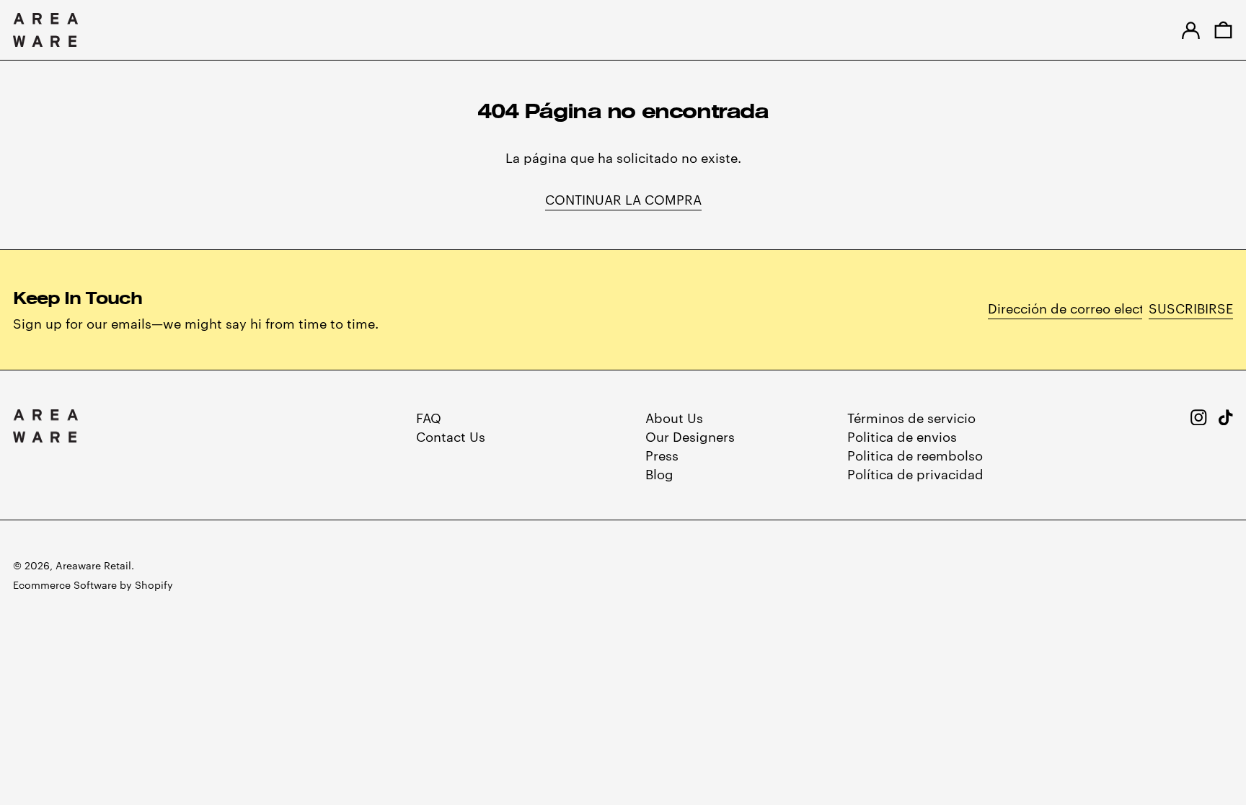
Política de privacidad (915, 473)
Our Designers (690, 436)
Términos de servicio (911, 417)
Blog (659, 473)
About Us (674, 417)
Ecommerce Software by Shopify (93, 584)
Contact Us (450, 436)
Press (662, 454)
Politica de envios (902, 436)
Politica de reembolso (915, 454)
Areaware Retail (93, 565)
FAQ (428, 417)
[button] (1223, 29)
